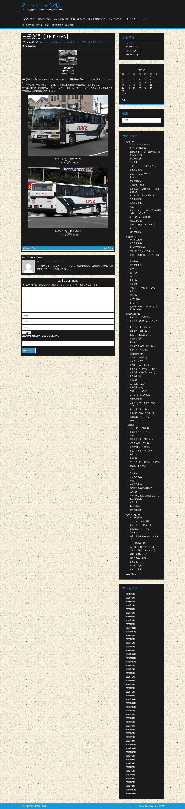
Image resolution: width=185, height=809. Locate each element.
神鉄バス (134, 276)
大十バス (134, 291)
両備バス (134, 435)
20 (140, 85)
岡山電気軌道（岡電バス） (142, 439)
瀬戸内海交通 (136, 510)
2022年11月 (131, 628)
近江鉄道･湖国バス (138, 148)
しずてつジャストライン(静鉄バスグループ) (145, 404)
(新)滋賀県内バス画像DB (63, 25)
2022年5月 (130, 639)
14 (145, 82)
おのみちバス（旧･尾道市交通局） (145, 462)
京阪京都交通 (136, 181)
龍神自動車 (135, 299)
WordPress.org (132, 54)
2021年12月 (131, 654)
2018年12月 (131, 790)
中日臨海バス (136, 376)
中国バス (134, 458)
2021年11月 (131, 658)
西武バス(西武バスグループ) (142, 550)
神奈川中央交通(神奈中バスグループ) (145, 537)
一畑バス (134, 480)
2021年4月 (130, 684)
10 (123, 82)
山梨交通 (134, 562)
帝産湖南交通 (136, 158)
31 (123, 91)
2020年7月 (130, 718)
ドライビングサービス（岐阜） (144, 368)
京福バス (134, 380)
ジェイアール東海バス (140, 317)
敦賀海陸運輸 (136, 399)
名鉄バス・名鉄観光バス (141, 327)
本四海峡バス (136, 261)
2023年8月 (130, 605)
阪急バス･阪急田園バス (140, 217)
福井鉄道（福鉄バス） (140, 383)
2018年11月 (131, 793)
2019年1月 (130, 786)
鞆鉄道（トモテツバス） (141, 465)
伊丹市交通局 (136, 243)
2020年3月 (130, 733)
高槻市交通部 (136, 203)
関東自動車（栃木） (139, 558)
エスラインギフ (137, 361)
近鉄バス (134, 228)
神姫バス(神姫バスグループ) (142, 251)
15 (151, 82)
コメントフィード (134, 51)
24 (123, 88)
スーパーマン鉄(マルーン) (54, 42)
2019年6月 (130, 767)
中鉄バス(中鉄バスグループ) (142, 450)
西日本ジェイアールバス (141, 144)
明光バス (134, 295)
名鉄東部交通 (136, 338)
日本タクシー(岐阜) (138, 357)
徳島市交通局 (136, 484)
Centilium (149, 806)
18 (129, 85)
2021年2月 (130, 692)
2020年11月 (131, 703)
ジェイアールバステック (141, 525)
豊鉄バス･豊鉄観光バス (140, 335)
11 (129, 82)
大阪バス (134, 206)
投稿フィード (132, 47)
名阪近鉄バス (136, 342)
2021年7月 (130, 673)
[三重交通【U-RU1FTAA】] (68, 57)
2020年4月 (130, 729)
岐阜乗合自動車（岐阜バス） (143, 346)
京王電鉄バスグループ (140, 529)
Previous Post (29, 248)
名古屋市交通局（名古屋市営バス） (144, 322)
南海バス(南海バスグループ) (142, 224)
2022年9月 (130, 635)
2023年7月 (130, 609)
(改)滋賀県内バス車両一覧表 (35, 25)
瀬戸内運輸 (135, 506)
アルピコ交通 (136, 565)
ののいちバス (136, 420)
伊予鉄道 (134, 502)
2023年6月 (130, 613)
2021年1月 (130, 695)
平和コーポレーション (140, 365)
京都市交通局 (136, 170)
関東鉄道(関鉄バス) (138, 554)
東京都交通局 (136, 517)
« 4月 (124, 94)
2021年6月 (130, 677)
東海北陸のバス (60, 19)
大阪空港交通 (136, 221)
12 (134, 82)
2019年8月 (130, 759)
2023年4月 (130, 620)
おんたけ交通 (136, 569)
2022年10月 (131, 632)
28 (145, 88)
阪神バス (134, 269)
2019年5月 (130, 771)
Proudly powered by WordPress (33, 806)
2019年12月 (131, 744)
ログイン (130, 43)
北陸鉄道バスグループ (140, 417)
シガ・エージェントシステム (143, 166)
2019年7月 (130, 763)
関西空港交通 (136, 232)
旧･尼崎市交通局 (137, 247)
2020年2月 (130, 737)
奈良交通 (134, 284)
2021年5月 (130, 680)
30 (157, 88)
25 (129, 88)
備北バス (134, 454)
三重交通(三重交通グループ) (94, 42)
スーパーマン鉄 (41, 5)
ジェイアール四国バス (140, 428)
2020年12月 (131, 699)
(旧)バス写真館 (115, 19)
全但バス (134, 280)
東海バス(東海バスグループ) (142, 413)
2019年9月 (130, 756)
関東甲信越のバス (96, 19)
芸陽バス (134, 469)
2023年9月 (130, 601)
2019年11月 (131, 748)
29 (151, 88)
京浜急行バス (136, 532)
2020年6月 (130, 722)
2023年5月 (130, 616)
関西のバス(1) (28, 19)
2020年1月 (130, 741)
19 (134, 85)
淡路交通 (134, 272)
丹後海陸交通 (136, 199)
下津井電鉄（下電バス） (141, 447)
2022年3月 (130, 643)
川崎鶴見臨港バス (138, 543)
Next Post (108, 248)
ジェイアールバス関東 (140, 521)
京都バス (134, 177)
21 (145, 85)
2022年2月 (130, 647)
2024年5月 (130, 598)
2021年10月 (131, 662)
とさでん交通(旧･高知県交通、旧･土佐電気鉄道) (145, 497)
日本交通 (134, 473)
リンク (144, 19)
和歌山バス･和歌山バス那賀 (142, 287)
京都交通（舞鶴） (138, 185)
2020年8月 (130, 714)
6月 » (124, 99)
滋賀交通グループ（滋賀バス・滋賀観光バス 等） (145, 153)
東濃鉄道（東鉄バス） (140, 350)
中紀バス (134, 303)
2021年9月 (130, 665)
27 (140, 88)
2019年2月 (130, 782)
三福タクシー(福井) (138, 391)
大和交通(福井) (136, 387)
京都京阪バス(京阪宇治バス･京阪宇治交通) (144, 190)
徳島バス (134, 492)
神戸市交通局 (136, 239)
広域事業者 (131, 574)
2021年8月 (130, 669)
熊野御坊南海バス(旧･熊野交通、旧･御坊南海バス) (144, 308)
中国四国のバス (78, 19)
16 (157, 82)
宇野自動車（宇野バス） (141, 443)
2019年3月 (130, 778)
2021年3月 (130, 688)
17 (123, 85)
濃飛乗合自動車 (137, 353)
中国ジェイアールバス (140, 432)
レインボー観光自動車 (140, 395)
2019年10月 (131, 752)
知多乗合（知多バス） (140, 331)
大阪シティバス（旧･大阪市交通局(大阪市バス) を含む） (145, 212)
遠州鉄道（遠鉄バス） (140, 409)
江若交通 (134, 162)
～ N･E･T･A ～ (131, 19)
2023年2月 (130, 624)
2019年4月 (130, 775)
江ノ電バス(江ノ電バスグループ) (144, 547)
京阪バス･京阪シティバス (141, 173)
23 (157, 85)
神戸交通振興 (136, 265)
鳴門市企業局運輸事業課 (141, 488)
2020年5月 (130, 726)
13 (140, 82)
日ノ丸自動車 (136, 477)
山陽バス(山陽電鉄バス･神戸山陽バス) (144, 256)
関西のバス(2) (44, 19)
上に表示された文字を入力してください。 (41, 336)
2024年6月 (130, 594)
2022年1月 (130, 650)
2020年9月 (130, 710)
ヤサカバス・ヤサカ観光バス (143, 195)
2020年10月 (131, 707)
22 (151, 85)
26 (134, 88)
